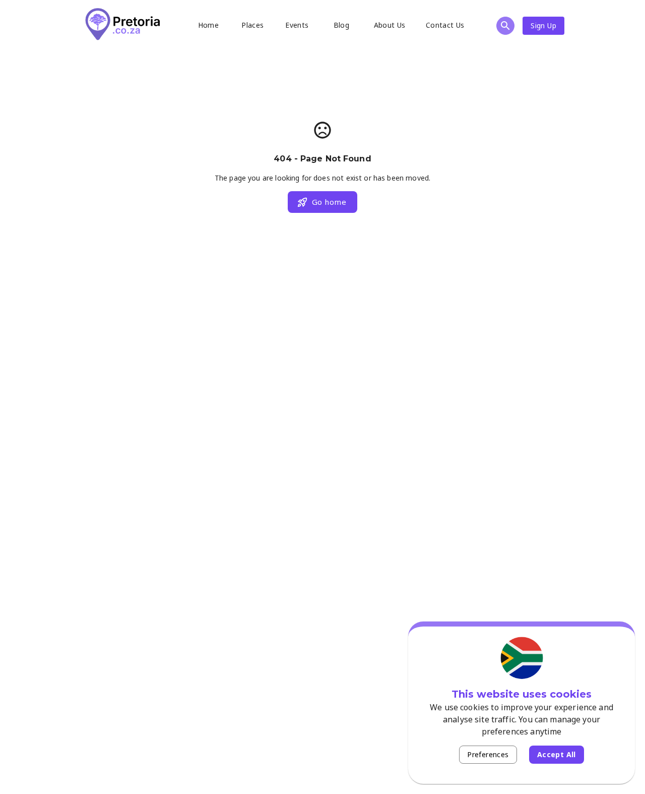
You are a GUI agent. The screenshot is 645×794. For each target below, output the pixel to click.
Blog (342, 25)
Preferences (487, 754)
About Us (390, 25)
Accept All (556, 754)
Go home (329, 202)
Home (208, 25)
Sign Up (543, 25)
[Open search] (505, 26)
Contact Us (445, 25)
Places (252, 25)
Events (296, 25)
